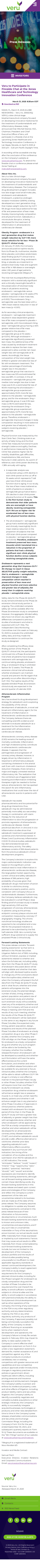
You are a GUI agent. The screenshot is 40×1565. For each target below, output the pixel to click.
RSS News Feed (12, 1508)
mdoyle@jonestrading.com (14, 169)
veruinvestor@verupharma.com (22, 1463)
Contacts (9, 1503)
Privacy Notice (10, 1547)
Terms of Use (15, 1549)
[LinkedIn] (23, 1520)
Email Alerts (10, 1498)
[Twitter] (16, 1520)
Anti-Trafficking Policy (25, 1547)
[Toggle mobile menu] (35, 3)
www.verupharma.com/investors (19, 1438)
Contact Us (25, 1549)
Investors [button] (21, 75)
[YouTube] (29, 1520)
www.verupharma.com (12, 161)
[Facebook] (10, 1520)
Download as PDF (11, 104)
